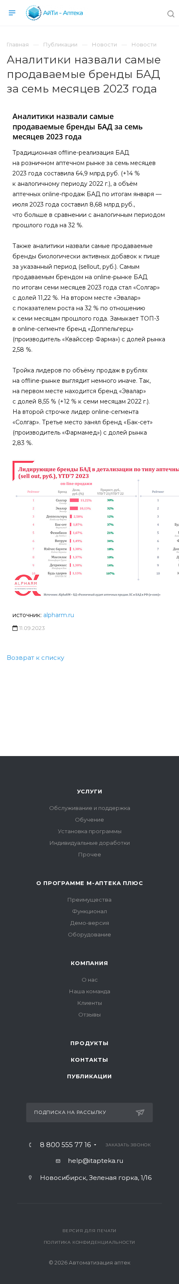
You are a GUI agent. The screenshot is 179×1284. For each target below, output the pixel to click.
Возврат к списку (35, 657)
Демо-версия (89, 922)
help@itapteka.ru (95, 1161)
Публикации (89, 1076)
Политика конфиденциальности (90, 1242)
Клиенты (89, 1002)
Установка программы (90, 831)
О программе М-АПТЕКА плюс (89, 883)
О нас (90, 979)
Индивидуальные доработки (90, 842)
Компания (89, 963)
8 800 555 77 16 (65, 1145)
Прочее (89, 854)
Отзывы (89, 1014)
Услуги (89, 791)
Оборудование (89, 934)
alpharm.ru (58, 615)
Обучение (89, 819)
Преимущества (89, 899)
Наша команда (89, 991)
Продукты (89, 1043)
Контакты (89, 1059)
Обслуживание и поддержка (89, 808)
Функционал (89, 911)
